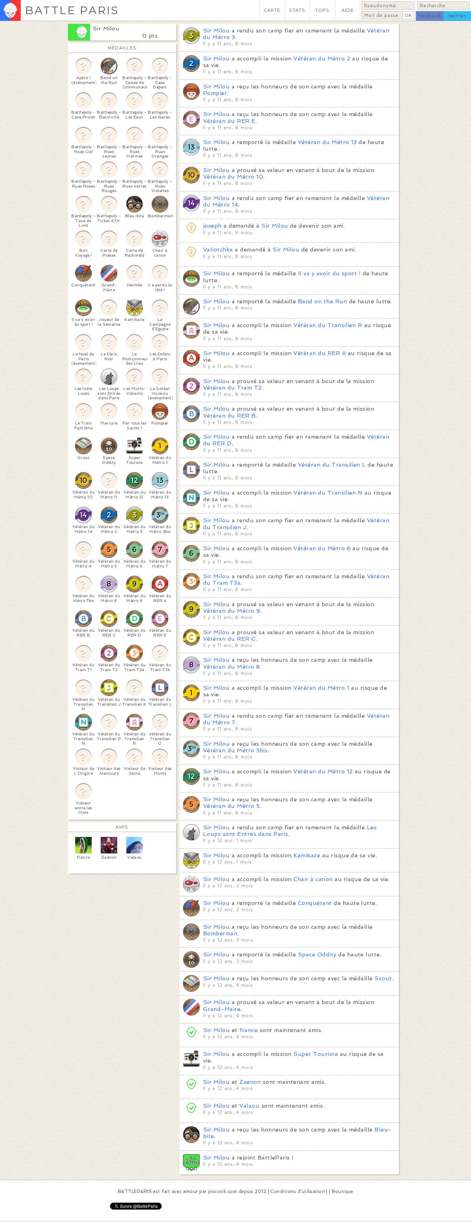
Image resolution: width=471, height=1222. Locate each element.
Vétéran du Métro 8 (231, 666)
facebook (429, 15)
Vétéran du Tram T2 (232, 387)
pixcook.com (222, 1191)
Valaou (249, 1105)
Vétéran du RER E (229, 121)
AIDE (347, 10)
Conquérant (315, 903)
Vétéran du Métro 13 (327, 142)
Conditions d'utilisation (297, 1191)
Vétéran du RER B (229, 415)
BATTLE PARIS (72, 10)
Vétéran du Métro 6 (322, 548)
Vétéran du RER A (319, 353)
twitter (457, 15)
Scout (383, 978)
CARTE (272, 10)
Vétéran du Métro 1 (321, 688)
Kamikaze (306, 855)
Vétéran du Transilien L (332, 464)
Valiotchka (218, 249)
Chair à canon (312, 879)
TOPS (322, 10)
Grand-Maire (221, 1009)
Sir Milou (106, 28)
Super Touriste (315, 1054)
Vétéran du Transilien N (327, 492)
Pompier (215, 93)
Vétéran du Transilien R (327, 325)
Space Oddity (317, 954)
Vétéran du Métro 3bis (235, 750)
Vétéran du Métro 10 (233, 176)
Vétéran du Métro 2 (321, 58)
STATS (297, 10)
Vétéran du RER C (229, 639)
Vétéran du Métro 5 (231, 806)
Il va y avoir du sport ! (329, 273)
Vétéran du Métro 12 (323, 771)
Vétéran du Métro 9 (231, 611)
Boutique (342, 1191)
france (248, 1030)
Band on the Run (322, 301)
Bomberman (220, 933)
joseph (212, 225)
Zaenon (250, 1082)
